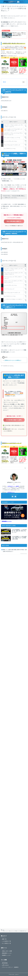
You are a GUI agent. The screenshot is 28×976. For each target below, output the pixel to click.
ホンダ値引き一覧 (6, 943)
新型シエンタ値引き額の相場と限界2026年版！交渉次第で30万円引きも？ (15, 550)
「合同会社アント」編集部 (13, 486)
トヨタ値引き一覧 (6, 941)
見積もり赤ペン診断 (7, 951)
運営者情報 (5, 963)
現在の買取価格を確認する (14, 221)
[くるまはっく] (14, 2)
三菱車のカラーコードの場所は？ (12, 360)
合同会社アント (11, 492)
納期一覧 (4, 939)
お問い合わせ (5, 965)
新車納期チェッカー (7, 521)
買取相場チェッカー (7, 953)
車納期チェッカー (6, 955)
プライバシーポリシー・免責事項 (10, 967)
